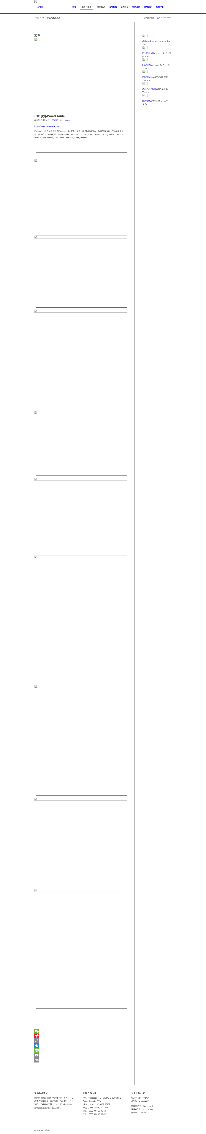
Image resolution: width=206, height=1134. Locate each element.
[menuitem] (74, 6)
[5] (80, 514)
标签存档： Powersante (47, 17)
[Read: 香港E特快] (145, 36)
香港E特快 (146, 41)
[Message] (80, 1050)
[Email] (80, 1055)
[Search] (169, 6)
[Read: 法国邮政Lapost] (145, 72)
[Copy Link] (80, 1040)
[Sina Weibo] (80, 1036)
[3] (80, 357)
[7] (80, 738)
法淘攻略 (54, 120)
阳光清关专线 (148, 53)
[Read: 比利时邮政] (145, 60)
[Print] (80, 1060)
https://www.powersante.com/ (47, 126)
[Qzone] (80, 1045)
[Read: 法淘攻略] (145, 95)
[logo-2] (38, 6)
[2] (80, 269)
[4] (80, 441)
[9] (80, 942)
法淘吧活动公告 (149, 88)
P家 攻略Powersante (49, 116)
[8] (80, 840)
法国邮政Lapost (149, 77)
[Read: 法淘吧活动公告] (145, 84)
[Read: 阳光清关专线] (145, 48)
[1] (80, 194)
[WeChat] (80, 1024)
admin (67, 120)
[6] (80, 617)
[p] (80, 75)
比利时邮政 (147, 65)
